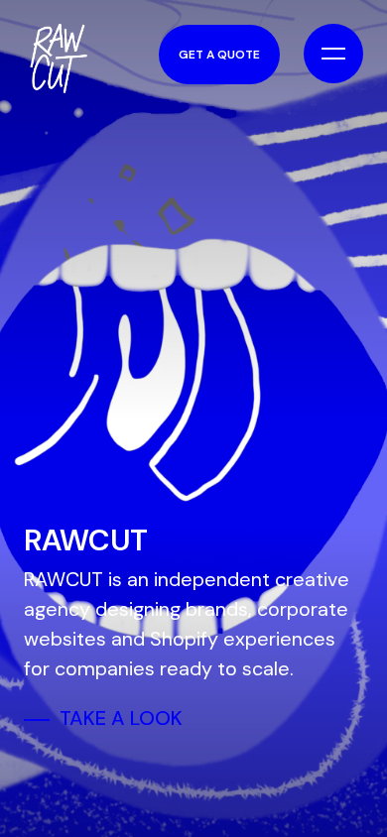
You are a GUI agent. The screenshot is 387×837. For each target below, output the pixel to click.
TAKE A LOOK (121, 718)
